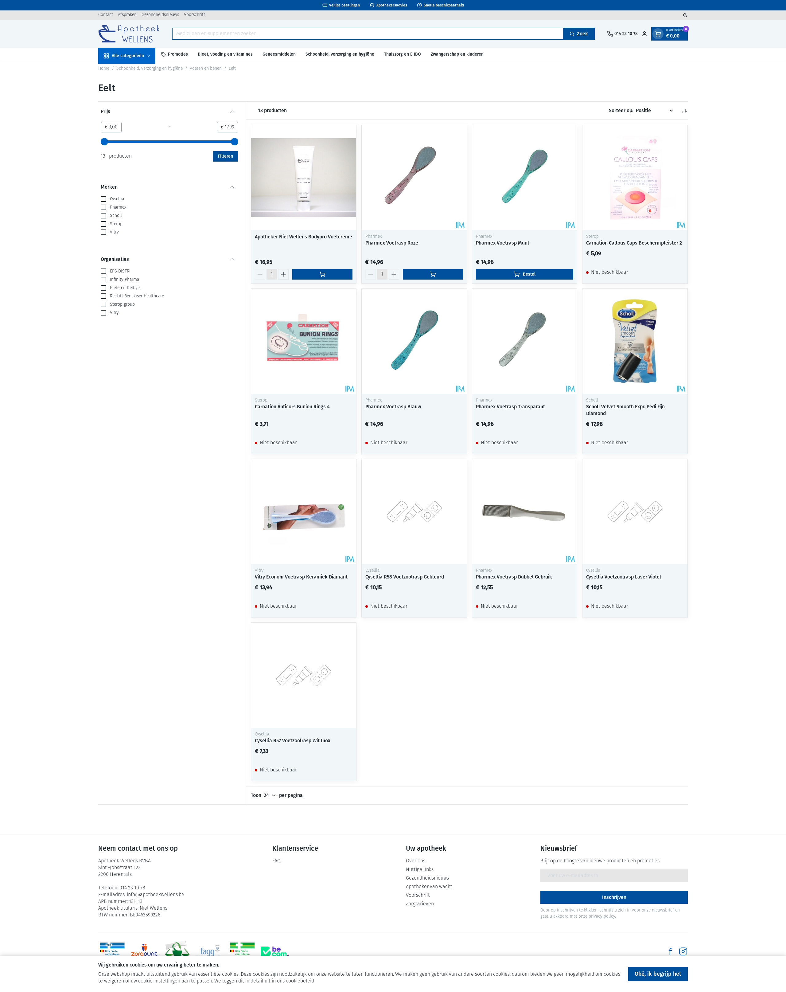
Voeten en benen (206, 68)
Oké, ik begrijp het (658, 973)
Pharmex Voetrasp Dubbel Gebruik (514, 577)
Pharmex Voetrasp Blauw (393, 407)
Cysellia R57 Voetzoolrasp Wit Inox (292, 740)
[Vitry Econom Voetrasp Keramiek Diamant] (303, 511)
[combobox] (367, 34)
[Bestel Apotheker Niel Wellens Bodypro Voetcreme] (322, 274)
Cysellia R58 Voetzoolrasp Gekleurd (404, 577)
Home (103, 68)
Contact (105, 15)
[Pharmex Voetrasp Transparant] (524, 341)
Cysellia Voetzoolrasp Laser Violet (623, 577)
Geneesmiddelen (279, 54)
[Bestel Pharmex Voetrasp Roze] (433, 274)
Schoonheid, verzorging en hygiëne (339, 54)
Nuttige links (420, 869)
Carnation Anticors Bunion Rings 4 (292, 407)
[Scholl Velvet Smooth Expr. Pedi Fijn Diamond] (634, 341)
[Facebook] (670, 951)
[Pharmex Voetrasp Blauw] (414, 341)
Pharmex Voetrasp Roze (391, 243)
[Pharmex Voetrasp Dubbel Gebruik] (524, 511)
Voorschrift (194, 15)
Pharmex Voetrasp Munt (502, 243)
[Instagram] (683, 951)
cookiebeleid (300, 981)
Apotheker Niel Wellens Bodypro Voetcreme (303, 237)
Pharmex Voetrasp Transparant (510, 407)
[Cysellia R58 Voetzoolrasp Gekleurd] (414, 511)
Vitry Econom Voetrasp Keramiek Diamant (301, 577)
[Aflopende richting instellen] (684, 110)
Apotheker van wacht (429, 886)
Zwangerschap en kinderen (457, 54)
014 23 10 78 (132, 888)
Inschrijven (614, 897)
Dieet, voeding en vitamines (225, 54)
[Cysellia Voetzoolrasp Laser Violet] (634, 511)
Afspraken (127, 15)
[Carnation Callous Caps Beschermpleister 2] (634, 177)
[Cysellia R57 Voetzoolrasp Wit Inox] (303, 675)
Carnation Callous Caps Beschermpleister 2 (634, 243)
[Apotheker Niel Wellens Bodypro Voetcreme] (303, 177)
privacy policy (602, 916)
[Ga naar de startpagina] (129, 34)
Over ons (415, 861)
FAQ (276, 861)
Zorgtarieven (420, 904)
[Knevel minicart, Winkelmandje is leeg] (657, 33)
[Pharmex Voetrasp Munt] (524, 177)
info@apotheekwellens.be (155, 894)
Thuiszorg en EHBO (402, 54)
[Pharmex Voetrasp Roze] (414, 177)
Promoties (178, 54)
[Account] (644, 34)
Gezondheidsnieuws (160, 15)
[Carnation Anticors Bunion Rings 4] (303, 341)
